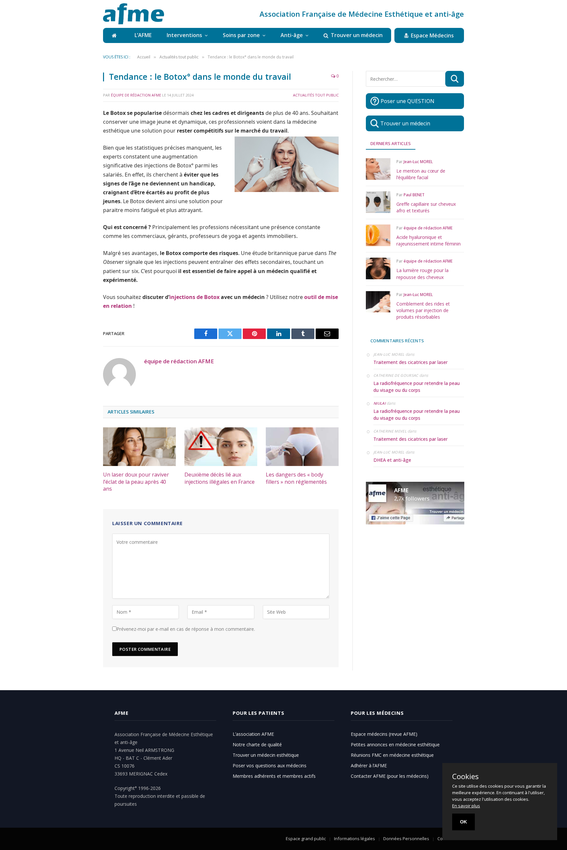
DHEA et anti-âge (392, 460)
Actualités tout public (316, 95)
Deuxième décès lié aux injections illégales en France (219, 478)
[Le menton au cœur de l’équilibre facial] (378, 169)
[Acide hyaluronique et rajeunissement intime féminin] (378, 235)
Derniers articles (390, 143)
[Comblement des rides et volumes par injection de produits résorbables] (378, 301)
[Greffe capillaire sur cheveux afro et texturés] (378, 202)
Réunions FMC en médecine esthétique (392, 755)
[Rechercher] (454, 79)
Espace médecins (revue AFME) (384, 734)
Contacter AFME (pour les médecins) (390, 776)
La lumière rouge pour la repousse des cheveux (422, 273)
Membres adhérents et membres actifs (274, 776)
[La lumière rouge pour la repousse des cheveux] (378, 268)
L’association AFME (253, 734)
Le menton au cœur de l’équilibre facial (420, 174)
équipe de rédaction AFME (136, 95)
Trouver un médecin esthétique (266, 755)
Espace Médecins (432, 35)
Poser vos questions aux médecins (269, 765)
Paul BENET (414, 195)
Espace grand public (306, 838)
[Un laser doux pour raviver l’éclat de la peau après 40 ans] (139, 446)
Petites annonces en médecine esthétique (395, 744)
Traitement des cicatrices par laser (410, 362)
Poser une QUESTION (407, 101)
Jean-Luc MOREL (418, 161)
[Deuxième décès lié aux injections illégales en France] (220, 446)
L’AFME (143, 35)
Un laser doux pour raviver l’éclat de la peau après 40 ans (136, 482)
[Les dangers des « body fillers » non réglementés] (302, 446)
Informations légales (354, 838)
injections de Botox (194, 297)
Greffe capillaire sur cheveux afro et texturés (426, 207)
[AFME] (133, 14)
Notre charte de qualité (257, 744)
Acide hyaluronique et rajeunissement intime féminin (428, 240)
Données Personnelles (406, 838)
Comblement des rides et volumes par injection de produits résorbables (423, 310)
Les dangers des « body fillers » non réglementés (296, 478)
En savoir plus (466, 806)
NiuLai (379, 403)
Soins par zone (241, 35)
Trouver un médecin (357, 35)
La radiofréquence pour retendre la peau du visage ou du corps (416, 386)
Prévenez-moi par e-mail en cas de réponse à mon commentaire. (185, 629)
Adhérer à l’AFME (369, 765)
